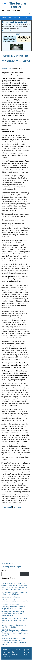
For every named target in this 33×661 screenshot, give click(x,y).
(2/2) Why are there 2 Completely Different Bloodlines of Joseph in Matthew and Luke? (12, 613)
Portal (28, 17)
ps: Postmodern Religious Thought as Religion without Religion (14, 593)
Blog (10, 17)
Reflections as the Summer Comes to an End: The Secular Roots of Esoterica (14, 601)
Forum (21, 17)
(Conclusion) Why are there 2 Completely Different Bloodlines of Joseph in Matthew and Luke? (13, 607)
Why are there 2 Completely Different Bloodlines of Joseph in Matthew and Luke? (14, 620)
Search (3, 570)
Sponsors (16, 34)
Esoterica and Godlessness (10, 597)
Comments (17, 507)
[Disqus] (15, 535)
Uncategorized (6, 507)
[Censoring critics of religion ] (12, 567)
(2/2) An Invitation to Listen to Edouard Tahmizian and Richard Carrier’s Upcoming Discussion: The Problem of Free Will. (14, 633)
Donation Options (7, 31)
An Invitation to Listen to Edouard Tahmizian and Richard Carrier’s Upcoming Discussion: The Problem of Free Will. (14, 641)
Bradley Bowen (6, 68)
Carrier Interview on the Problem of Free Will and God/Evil (13, 626)
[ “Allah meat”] (7, 563)
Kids (15, 17)
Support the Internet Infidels (15, 22)
